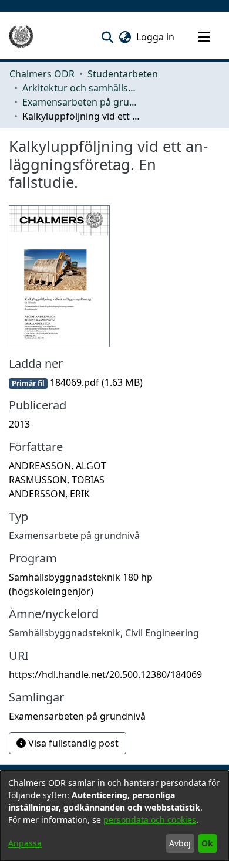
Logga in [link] (156, 36)
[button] (107, 37)
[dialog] (114, 816)
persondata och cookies (149, 819)
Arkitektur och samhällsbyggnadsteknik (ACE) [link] (81, 88)
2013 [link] (19, 424)
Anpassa (25, 843)
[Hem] (21, 37)
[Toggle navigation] (203, 37)
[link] (76, 382)
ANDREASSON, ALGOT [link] (57, 465)
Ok (207, 843)
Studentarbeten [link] (122, 73)
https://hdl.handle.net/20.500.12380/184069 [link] (105, 674)
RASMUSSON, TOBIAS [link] (57, 479)
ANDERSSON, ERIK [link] (49, 493)
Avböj (180, 843)
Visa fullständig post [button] (72, 743)
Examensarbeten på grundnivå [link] (81, 102)
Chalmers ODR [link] (42, 73)
